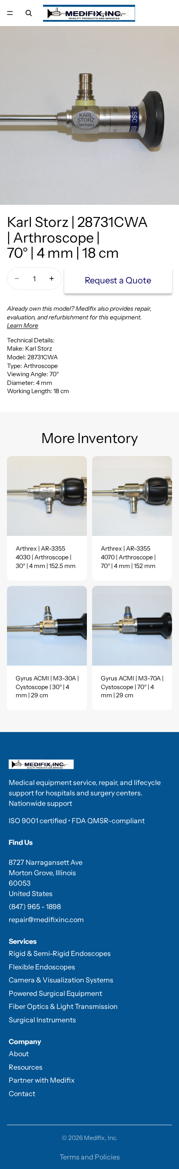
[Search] (28, 13)
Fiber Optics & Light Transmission (63, 1006)
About (19, 1053)
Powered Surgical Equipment (55, 993)
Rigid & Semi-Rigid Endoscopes (60, 953)
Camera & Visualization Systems (61, 979)
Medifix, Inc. (100, 1138)
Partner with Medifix (42, 1080)
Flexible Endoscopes (42, 966)
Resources (26, 1067)
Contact (22, 1093)
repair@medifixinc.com (46, 919)
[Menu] (10, 13)
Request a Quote (118, 280)
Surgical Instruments (42, 1019)
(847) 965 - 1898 (35, 906)
